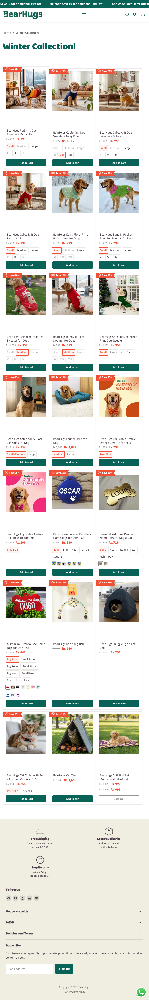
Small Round (30, 666)
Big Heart (12, 673)
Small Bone (28, 659)
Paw (110, 556)
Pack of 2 (12, 791)
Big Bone (12, 659)
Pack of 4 (26, 791)
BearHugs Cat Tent (65, 775)
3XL (24, 153)
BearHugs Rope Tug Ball (68, 644)
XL (8, 153)
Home (7, 32)
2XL (16, 153)
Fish (102, 556)
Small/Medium (16, 454)
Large (34, 146)
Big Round (13, 666)
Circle (85, 549)
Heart (74, 549)
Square (57, 556)
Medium (22, 146)
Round (124, 549)
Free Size (105, 454)
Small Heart (29, 673)
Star (65, 549)
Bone (56, 549)
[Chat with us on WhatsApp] (141, 992)
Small (10, 146)
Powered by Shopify (74, 992)
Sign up (64, 968)
